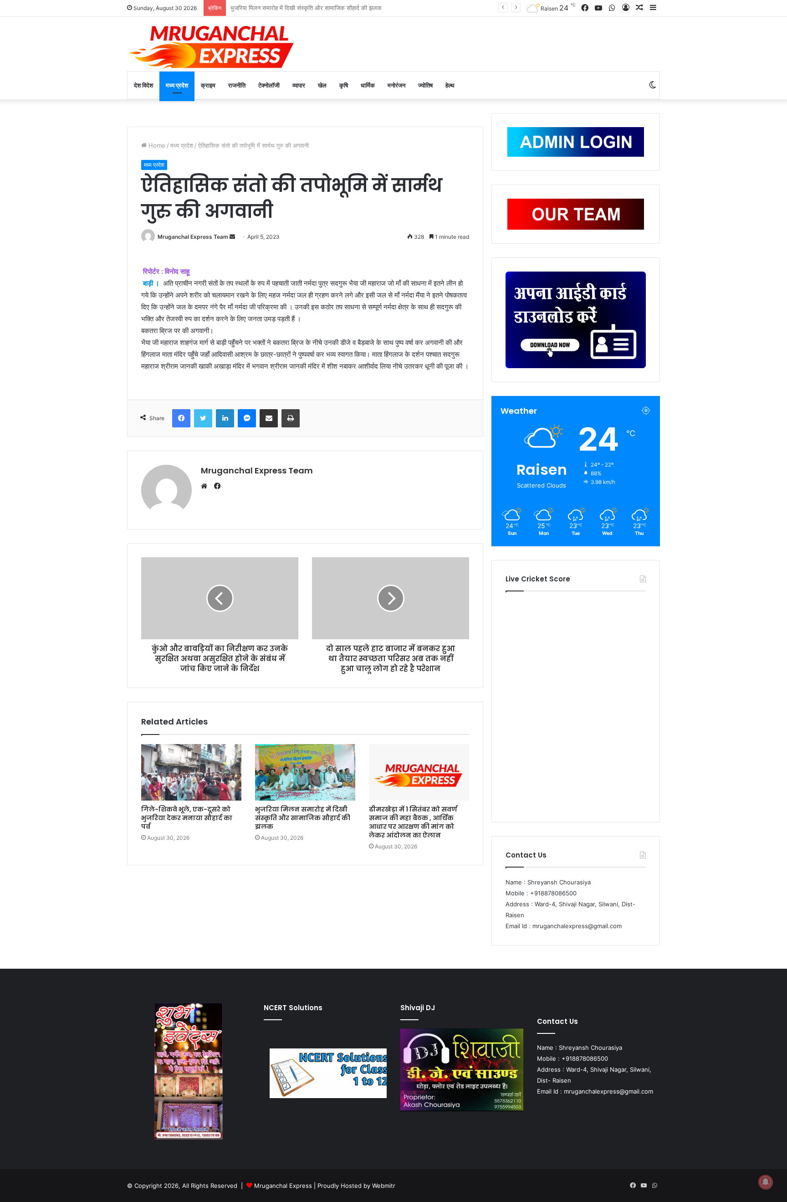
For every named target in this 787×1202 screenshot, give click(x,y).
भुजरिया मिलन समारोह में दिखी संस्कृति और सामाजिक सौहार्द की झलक (302, 818)
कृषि (343, 85)
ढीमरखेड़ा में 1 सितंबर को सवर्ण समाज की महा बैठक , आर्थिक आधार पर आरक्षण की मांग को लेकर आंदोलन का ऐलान (413, 822)
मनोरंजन (396, 85)
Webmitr (383, 1185)
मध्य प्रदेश (177, 85)
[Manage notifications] (765, 1182)
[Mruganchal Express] (211, 46)
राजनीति (236, 85)
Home (156, 145)
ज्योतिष (425, 85)
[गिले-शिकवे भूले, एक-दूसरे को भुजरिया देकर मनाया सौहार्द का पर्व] (191, 772)
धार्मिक (368, 85)
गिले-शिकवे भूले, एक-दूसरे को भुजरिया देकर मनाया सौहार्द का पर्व (186, 818)
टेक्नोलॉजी (269, 85)
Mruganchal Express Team (193, 236)
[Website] (206, 486)
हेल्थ (450, 85)
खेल (322, 85)
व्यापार (298, 85)
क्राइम (208, 85)
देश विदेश (143, 85)
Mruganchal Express (284, 1185)
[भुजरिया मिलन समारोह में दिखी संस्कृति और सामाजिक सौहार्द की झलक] (305, 772)
